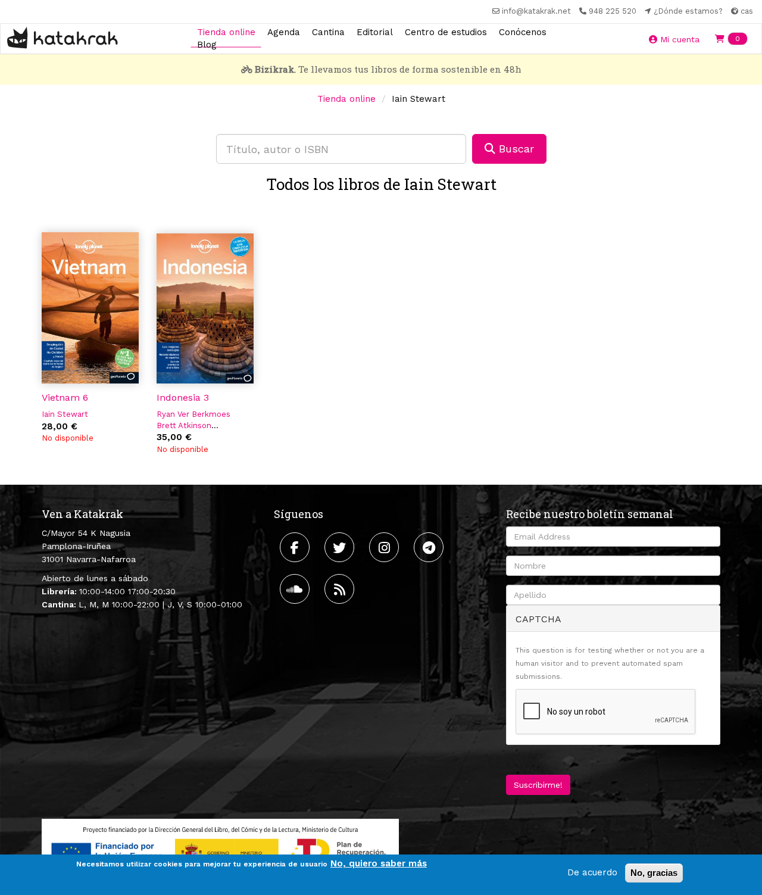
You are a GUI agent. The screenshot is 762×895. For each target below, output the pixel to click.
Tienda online (226, 31)
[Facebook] (296, 547)
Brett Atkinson (184, 425)
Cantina (328, 31)
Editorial (375, 31)
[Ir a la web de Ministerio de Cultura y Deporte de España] (220, 850)
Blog (207, 44)
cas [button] (745, 11)
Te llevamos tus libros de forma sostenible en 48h (388, 69)
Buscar (514, 148)
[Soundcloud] (296, 589)
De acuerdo (592, 872)
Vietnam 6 (65, 397)
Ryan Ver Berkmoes (193, 414)
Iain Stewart (65, 414)
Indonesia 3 (183, 397)
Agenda (283, 31)
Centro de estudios (446, 31)
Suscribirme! (538, 785)
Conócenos (522, 31)
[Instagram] (385, 547)
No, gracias (653, 873)
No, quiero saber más (378, 863)
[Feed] (340, 589)
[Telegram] (430, 547)
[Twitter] (340, 547)
